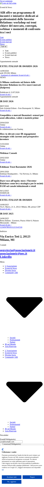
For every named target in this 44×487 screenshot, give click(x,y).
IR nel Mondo (10, 344)
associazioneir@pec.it (13, 253)
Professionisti (15, 340)
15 (19, 227)
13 (15, 227)
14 (17, 227)
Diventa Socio (10, 270)
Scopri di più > (24, 75)
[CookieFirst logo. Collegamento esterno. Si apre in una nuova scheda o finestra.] (3, 449)
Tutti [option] (6, 51)
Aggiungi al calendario (10, 75)
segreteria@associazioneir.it (17, 250)
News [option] (7, 57)
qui (3, 469)
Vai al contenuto (6, 1)
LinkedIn (6, 256)
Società (12, 338)
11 (11, 227)
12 (13, 227)
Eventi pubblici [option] (11, 53)
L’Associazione (11, 266)
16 (21, 227)
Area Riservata (10, 346)
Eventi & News (11, 268)
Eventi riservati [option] (10, 55)
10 (10, 227)
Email (8, 439)
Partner (12, 342)
